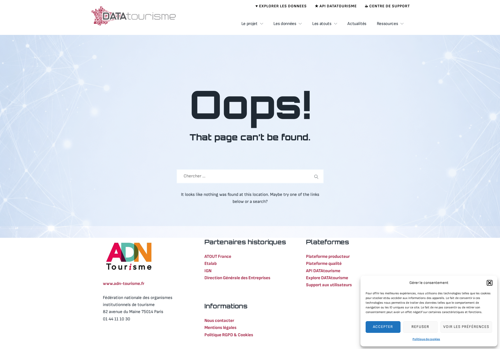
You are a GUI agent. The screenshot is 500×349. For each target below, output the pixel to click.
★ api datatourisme (336, 6)
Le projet (249, 23)
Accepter (383, 326)
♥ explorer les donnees (281, 6)
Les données (284, 23)
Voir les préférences (466, 326)
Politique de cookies (426, 339)
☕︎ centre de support (387, 6)
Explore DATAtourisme (327, 278)
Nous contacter (219, 320)
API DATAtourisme (323, 270)
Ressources (387, 23)
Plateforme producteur (328, 256)
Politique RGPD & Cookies (228, 335)
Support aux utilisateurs (329, 285)
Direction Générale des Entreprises (237, 278)
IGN (207, 270)
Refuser (420, 326)
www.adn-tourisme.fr (123, 283)
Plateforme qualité (324, 263)
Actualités (356, 23)
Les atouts (322, 23)
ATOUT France (217, 256)
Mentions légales (220, 327)
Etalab (210, 263)
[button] (489, 282)
